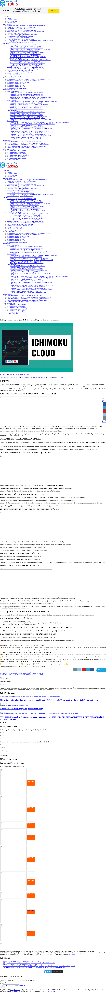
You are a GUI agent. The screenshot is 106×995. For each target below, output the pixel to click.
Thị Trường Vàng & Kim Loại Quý (16, 152)
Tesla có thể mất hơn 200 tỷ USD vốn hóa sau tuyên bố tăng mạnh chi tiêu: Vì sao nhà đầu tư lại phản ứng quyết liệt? (34, 967)
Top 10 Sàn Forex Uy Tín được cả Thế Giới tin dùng (24, 55)
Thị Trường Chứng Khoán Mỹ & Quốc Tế (18, 155)
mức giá (78, 503)
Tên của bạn (3, 982)
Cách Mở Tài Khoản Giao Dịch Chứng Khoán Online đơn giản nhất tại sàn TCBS (31, 131)
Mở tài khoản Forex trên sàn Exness (16, 83)
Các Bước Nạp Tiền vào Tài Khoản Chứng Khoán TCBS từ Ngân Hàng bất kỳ (31, 135)
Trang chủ (6, 16)
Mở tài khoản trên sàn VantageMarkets (17, 88)
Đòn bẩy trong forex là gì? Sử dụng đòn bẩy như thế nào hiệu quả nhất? (25, 31)
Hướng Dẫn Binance (12, 121)
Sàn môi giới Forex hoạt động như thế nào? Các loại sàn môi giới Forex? (26, 67)
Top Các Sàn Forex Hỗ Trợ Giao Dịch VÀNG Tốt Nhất (24, 51)
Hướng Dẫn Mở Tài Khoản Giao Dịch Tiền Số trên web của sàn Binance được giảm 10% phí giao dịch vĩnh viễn (39, 122)
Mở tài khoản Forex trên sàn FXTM (16, 86)
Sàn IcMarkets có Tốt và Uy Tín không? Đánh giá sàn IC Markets (27, 98)
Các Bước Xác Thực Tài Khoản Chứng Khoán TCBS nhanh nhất (27, 132)
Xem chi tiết (71, 954)
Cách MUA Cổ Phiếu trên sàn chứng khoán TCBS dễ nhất (25, 137)
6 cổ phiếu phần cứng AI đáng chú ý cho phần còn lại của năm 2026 (21, 961)
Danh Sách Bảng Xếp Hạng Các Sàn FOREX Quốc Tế (21, 45)
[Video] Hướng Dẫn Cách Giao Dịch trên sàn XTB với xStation (26, 109)
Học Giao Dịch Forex (21, 377)
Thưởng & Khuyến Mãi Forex (15, 73)
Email (1, 983)
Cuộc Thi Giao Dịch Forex (14, 76)
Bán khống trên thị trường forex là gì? (16, 33)
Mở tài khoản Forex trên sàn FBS (15, 85)
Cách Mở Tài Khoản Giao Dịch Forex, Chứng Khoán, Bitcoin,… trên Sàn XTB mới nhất (33, 101)
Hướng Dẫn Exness (12, 110)
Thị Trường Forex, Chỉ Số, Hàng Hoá (16, 150)
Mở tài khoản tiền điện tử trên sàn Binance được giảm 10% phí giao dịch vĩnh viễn (28, 79)
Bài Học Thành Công (12, 159)
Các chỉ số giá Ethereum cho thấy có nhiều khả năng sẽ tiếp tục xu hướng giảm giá (21, 673)
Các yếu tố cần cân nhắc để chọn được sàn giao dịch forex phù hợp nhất (25, 69)
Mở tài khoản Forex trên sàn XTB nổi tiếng (18, 82)
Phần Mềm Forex (7, 140)
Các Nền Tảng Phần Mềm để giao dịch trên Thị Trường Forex (23, 147)
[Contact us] (75, 669)
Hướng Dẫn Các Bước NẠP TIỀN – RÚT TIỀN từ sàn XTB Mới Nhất (29, 104)
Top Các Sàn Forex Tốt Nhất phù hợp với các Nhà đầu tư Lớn (26, 48)
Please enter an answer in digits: (8, 745)
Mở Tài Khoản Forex (8, 77)
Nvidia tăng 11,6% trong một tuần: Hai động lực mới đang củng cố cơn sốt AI (23, 964)
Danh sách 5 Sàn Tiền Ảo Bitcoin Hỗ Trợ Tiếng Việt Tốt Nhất (26, 64)
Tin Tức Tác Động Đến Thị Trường (16, 156)
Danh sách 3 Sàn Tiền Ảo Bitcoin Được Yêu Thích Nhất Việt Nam (27, 63)
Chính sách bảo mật (12, 19)
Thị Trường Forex (40, 377)
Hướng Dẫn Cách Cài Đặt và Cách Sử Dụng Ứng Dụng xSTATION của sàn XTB (31, 106)
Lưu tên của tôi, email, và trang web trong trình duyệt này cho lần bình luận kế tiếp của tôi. (25, 742)
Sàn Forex (6, 43)
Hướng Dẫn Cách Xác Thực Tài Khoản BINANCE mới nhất (26, 125)
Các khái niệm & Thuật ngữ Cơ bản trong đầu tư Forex (21, 27)
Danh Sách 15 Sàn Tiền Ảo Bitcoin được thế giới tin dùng (25, 61)
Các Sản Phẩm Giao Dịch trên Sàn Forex (17, 28)
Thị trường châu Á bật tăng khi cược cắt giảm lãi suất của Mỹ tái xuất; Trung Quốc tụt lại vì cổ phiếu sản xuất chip (49, 700)
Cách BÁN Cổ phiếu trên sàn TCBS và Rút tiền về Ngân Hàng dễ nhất (28, 138)
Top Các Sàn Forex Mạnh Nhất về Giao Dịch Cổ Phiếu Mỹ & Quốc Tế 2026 (30, 49)
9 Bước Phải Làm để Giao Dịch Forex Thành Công (20, 39)
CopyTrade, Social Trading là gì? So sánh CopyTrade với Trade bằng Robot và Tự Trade (30, 40)
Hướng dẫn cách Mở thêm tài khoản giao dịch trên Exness (25, 113)
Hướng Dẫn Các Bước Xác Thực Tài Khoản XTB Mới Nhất (26, 103)
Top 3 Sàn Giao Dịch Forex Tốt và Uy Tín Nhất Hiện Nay (25, 54)
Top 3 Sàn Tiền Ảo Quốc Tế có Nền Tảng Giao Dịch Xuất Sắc (26, 66)
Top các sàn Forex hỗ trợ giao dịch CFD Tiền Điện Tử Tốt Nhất (27, 52)
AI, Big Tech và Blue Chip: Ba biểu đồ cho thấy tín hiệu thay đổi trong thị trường (21, 674)
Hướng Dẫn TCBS (12, 130)
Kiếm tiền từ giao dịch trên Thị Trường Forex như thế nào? (22, 34)
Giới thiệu (9, 18)
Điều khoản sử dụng (12, 21)
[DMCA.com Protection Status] (52, 973)
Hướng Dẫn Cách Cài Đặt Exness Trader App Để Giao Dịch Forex (27, 118)
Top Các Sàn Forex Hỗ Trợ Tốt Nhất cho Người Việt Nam (25, 46)
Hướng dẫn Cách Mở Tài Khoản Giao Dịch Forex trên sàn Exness (27, 112)
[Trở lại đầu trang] (58, 509)
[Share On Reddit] (79, 669)
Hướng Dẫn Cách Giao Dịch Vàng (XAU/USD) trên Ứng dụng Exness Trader (30, 119)
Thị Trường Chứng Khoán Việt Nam (16, 158)
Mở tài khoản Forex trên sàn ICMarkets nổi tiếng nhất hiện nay (23, 80)
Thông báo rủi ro (11, 22)
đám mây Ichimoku (58, 377)
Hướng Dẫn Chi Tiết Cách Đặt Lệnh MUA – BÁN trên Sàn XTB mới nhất (29, 107)
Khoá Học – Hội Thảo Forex (14, 74)
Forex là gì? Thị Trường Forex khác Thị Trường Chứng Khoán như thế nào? (27, 25)
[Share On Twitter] (88, 669)
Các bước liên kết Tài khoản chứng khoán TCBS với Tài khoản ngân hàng (29, 134)
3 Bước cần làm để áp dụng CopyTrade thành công (20, 42)
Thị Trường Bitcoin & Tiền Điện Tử (16, 153)
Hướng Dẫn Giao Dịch (9, 89)
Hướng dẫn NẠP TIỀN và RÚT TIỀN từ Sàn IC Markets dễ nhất (27, 95)
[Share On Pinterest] (84, 669)
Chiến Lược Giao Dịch (9, 149)
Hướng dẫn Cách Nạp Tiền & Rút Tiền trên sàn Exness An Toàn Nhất (28, 116)
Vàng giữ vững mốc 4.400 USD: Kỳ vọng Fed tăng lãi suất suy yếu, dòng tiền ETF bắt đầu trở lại (29, 963)
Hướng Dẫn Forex (24, 374)
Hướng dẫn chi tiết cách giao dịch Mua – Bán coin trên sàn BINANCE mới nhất (31, 128)
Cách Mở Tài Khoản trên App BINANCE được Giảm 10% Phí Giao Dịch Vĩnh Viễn (32, 124)
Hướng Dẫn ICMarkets (13, 91)
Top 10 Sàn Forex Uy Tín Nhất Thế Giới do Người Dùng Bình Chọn (28, 57)
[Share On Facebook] (92, 669)
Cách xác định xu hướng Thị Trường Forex (18, 37)
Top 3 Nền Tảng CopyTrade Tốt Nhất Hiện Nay (19, 71)
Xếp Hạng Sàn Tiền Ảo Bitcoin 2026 (16, 58)
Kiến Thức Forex (7, 24)
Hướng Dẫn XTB (11, 100)
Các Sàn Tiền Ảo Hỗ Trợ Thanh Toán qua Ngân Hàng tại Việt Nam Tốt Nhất (30, 60)
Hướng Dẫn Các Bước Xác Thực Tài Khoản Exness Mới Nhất (26, 115)
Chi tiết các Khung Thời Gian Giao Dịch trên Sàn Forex (21, 30)
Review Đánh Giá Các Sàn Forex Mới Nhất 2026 (20, 70)
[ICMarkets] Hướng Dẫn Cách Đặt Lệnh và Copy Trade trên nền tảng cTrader (30, 97)
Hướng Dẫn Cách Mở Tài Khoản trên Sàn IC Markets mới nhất (26, 92)
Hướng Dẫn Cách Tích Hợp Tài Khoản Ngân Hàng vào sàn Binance (28, 127)
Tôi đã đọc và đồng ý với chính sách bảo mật (14, 985)
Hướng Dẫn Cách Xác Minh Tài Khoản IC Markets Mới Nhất (26, 94)
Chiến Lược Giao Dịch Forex (7, 377)
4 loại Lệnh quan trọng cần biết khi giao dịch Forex (20, 36)
